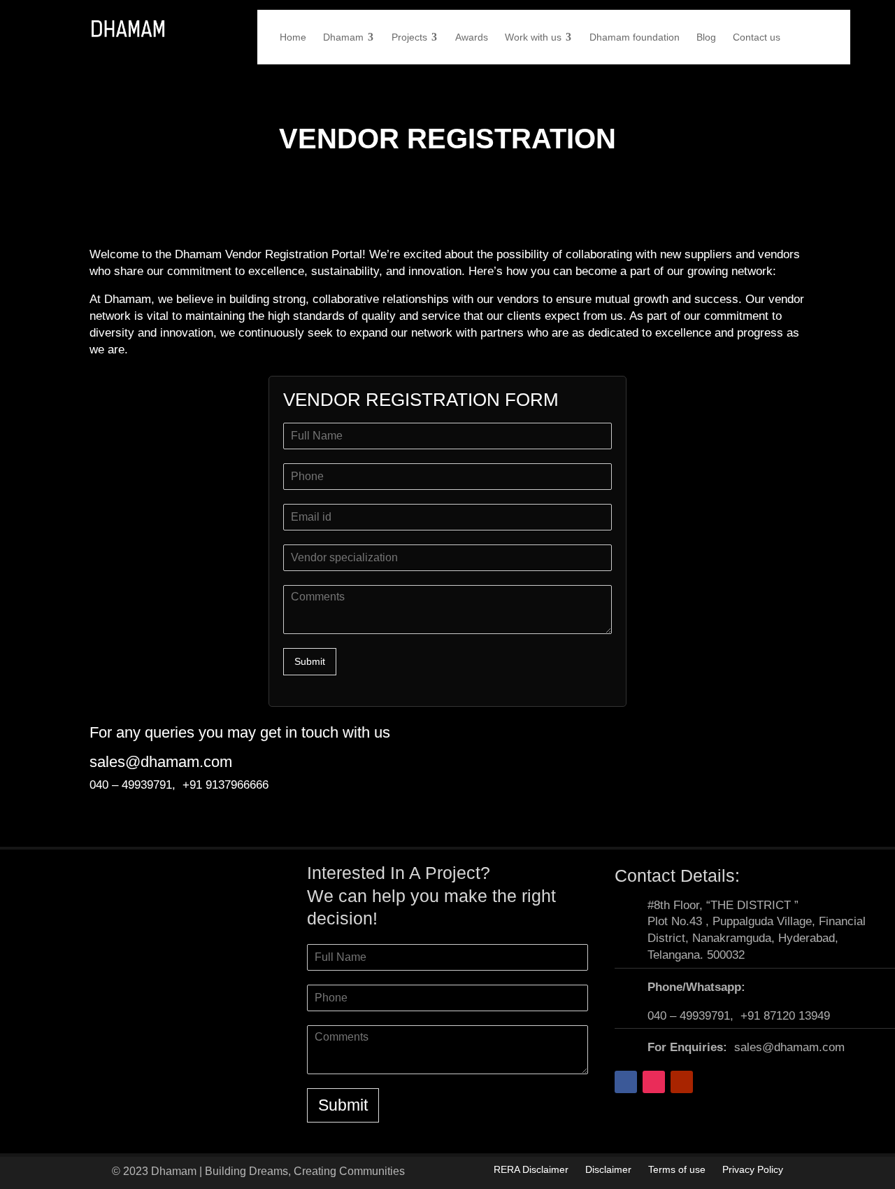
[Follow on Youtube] (682, 1082)
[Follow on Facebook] (626, 1082)
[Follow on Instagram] (654, 1082)
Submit (309, 661)
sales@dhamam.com (161, 762)
